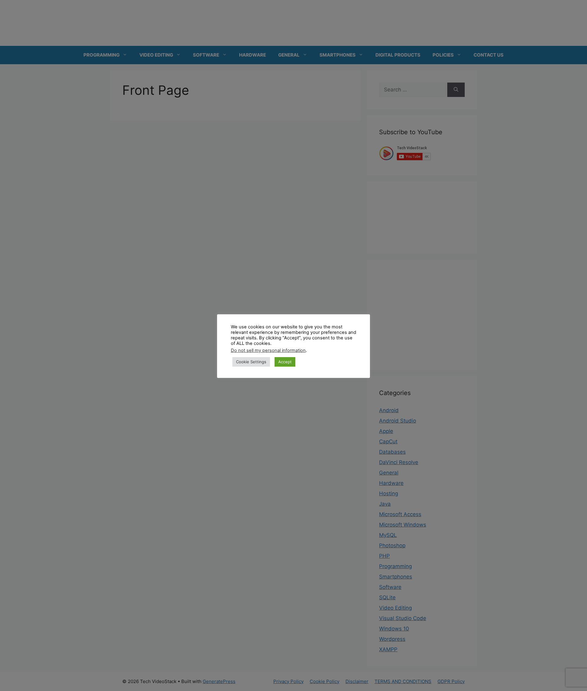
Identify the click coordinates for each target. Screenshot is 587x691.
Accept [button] (285, 361)
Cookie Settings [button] (251, 361)
